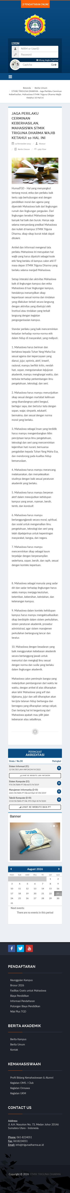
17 (12, 893)
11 (19, 889)
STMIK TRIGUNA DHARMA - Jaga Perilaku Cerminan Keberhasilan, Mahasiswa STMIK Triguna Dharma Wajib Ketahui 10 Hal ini (35, 94)
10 (12, 889)
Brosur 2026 (17, 985)
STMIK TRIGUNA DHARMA (45, 1174)
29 (50, 898)
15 (50, 889)
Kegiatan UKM (18, 1093)
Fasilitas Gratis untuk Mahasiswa (28, 991)
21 (42, 893)
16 (58, 889)
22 (50, 893)
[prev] (11, 869)
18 (19, 893)
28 (42, 898)
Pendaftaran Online (37, 4)
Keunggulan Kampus (21, 980)
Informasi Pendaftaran (22, 1001)
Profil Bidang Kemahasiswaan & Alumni (31, 1078)
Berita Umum (41, 88)
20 (35, 893)
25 (19, 898)
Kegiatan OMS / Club (22, 1083)
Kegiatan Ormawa (20, 1088)
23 (58, 893)
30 (58, 898)
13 (35, 889)
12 (27, 889)
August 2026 (35, 869)
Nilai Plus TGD (18, 1011)
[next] (59, 869)
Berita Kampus (18, 1039)
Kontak (14, 1050)
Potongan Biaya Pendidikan (25, 1006)
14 (42, 889)
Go (52, 65)
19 (27, 893)
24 (12, 898)
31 (12, 903)
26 (27, 898)
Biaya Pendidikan (19, 996)
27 (35, 898)
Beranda (27, 88)
